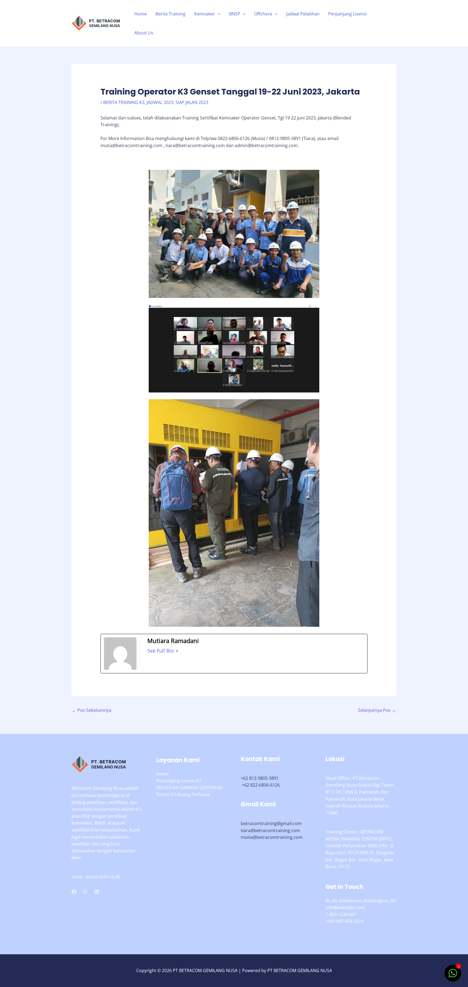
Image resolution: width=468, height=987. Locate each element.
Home (140, 14)
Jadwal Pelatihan (303, 14)
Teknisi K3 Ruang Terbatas (183, 794)
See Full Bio (160, 650)
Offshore (263, 14)
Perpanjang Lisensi (347, 14)
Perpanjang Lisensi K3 (178, 781)
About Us (143, 33)
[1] (452, 976)
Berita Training (170, 14)
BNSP (234, 14)
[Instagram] (85, 891)
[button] (217, 14)
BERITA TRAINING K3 (123, 102)
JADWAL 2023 (160, 102)
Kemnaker (204, 14)
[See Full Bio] (177, 650)
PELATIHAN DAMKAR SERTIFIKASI (189, 788)
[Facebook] (74, 891)
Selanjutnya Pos (377, 710)
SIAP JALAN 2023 (192, 102)
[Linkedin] (96, 891)
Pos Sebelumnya (91, 710)
